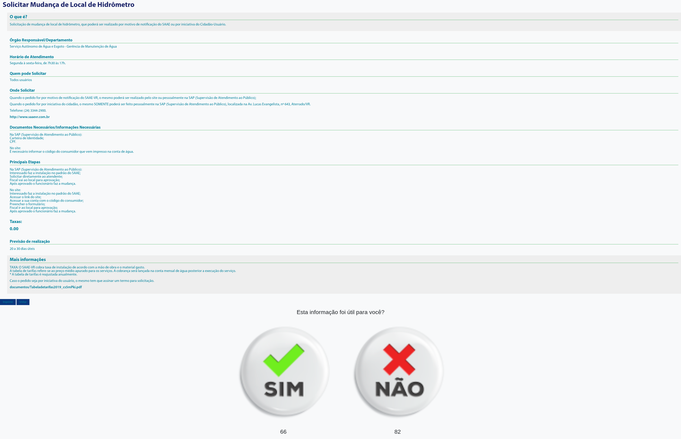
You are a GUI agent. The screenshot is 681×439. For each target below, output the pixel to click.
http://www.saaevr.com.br (30, 117)
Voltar (23, 301)
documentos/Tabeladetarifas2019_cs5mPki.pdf (46, 287)
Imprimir (8, 301)
